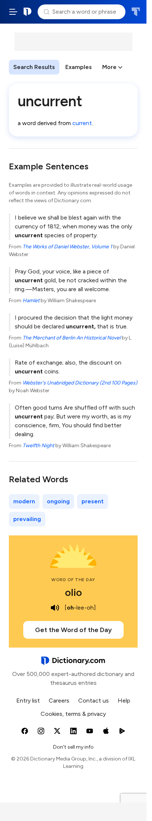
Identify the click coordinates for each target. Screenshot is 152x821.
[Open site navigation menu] (13, 12)
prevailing (27, 518)
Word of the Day (73, 579)
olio (73, 592)
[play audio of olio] (55, 607)
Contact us (93, 700)
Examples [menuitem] (78, 66)
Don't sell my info (73, 747)
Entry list (28, 700)
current (82, 123)
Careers (59, 700)
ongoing (58, 501)
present (93, 501)
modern (24, 501)
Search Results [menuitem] (34, 66)
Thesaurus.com (135, 11)
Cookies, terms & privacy (73, 713)
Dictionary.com (28, 11)
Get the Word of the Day (73, 630)
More (109, 66)
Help (124, 700)
